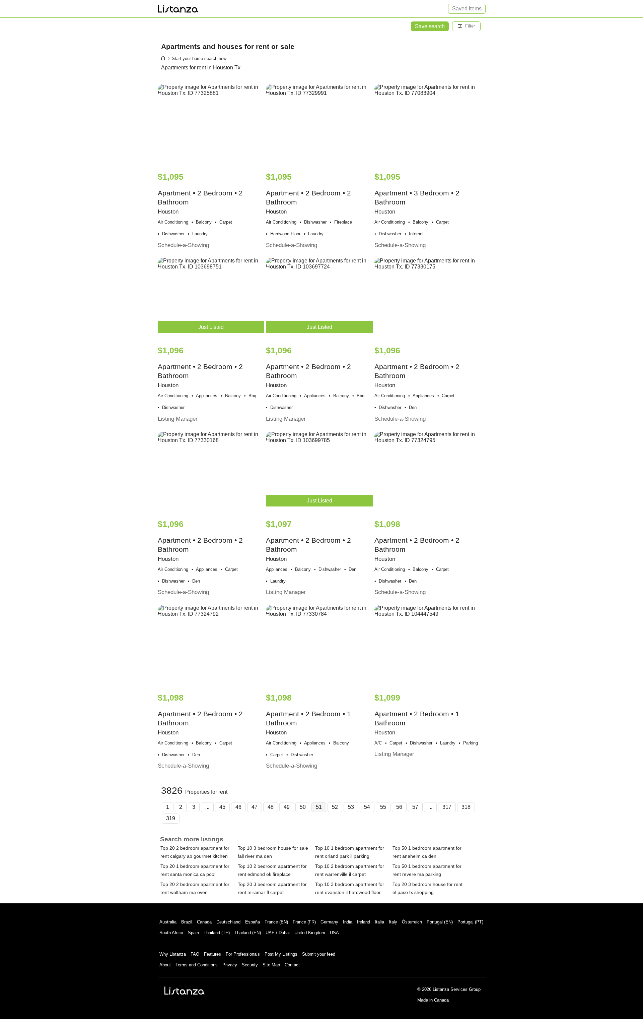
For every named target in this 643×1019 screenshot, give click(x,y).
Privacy (229, 964)
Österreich (412, 921)
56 (399, 807)
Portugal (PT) (470, 921)
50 (303, 807)
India (347, 921)
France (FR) (304, 921)
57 (415, 807)
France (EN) (276, 921)
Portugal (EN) (440, 921)
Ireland (363, 921)
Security (250, 964)
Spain (193, 932)
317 (446, 807)
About (165, 964)
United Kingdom (309, 932)
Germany (329, 921)
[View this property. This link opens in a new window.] (211, 124)
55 (383, 807)
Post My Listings (281, 954)
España (252, 921)
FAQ (195, 954)
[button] (466, 26)
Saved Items (467, 8)
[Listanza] (184, 990)
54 (367, 807)
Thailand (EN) (247, 932)
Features (212, 954)
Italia (379, 921)
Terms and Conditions (196, 964)
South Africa (171, 932)
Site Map (271, 964)
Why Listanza (172, 954)
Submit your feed (318, 954)
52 (335, 807)
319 (170, 818)
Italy (393, 921)
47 (255, 807)
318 (466, 807)
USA (334, 932)
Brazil (186, 921)
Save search (430, 26)
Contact (292, 964)
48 (271, 807)
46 (238, 807)
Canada (204, 921)
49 (287, 807)
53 (351, 807)
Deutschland (228, 921)
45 (222, 807)
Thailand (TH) (217, 932)
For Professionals (243, 954)
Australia (167, 921)
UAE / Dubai (278, 932)
